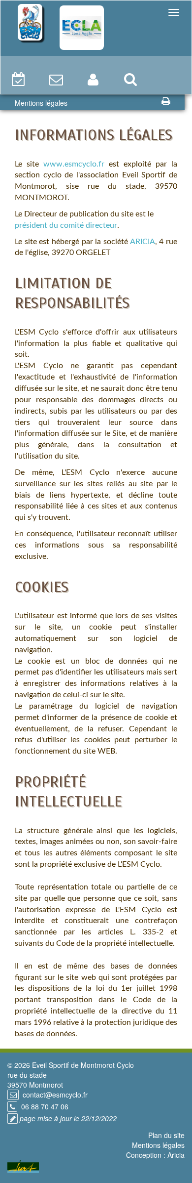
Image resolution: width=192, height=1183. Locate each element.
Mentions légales (158, 1145)
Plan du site (166, 1135)
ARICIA (142, 242)
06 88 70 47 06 (44, 1106)
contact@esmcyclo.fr (55, 1094)
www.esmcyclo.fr (73, 164)
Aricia (176, 1155)
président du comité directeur (66, 225)
